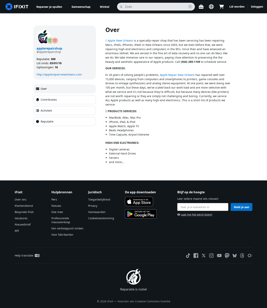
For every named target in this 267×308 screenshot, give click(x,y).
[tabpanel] (169, 97)
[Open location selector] (211, 7)
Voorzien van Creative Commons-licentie (143, 301)
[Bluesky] (235, 256)
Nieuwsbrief (23, 224)
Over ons (20, 199)
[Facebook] (196, 255)
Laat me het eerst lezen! (196, 214)
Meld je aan (241, 207)
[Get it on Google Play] (141, 214)
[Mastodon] (227, 255)
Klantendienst (24, 206)
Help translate (24, 255)
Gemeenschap (81, 7)
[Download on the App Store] (139, 201)
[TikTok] (188, 255)
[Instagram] (211, 255)
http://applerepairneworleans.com (59, 74)
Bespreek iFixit (24, 212)
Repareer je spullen (49, 7)
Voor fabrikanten (62, 234)
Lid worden (237, 6)
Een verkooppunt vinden (67, 228)
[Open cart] (221, 7)
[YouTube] (219, 255)
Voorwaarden (97, 212)
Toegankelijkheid (99, 199)
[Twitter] (203, 255)
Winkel (104, 7)
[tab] (64, 88)
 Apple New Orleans (119, 40)
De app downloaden (140, 192)
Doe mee (57, 212)
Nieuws (56, 206)
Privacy (92, 206)
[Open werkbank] (201, 7)
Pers (54, 199)
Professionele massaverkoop (60, 220)
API (17, 231)
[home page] (17, 6)
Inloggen (257, 6)
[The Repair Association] (250, 255)
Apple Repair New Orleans (177, 75)
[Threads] (242, 255)
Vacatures (21, 218)
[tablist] (64, 105)
